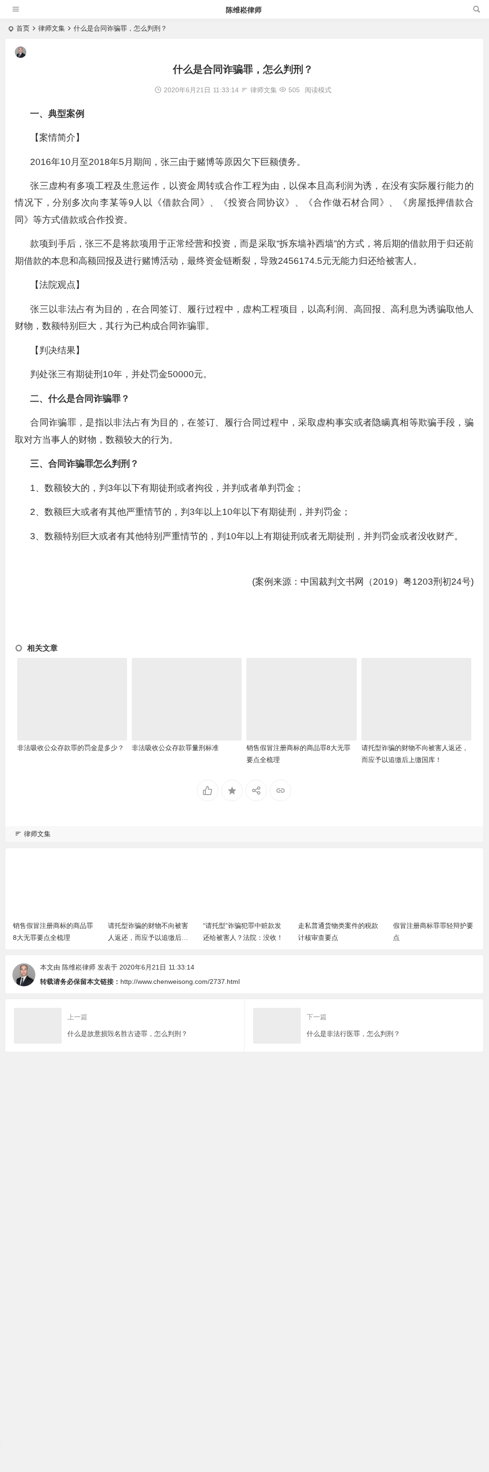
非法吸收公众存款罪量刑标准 (175, 748)
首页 (23, 28)
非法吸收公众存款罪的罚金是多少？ (70, 748)
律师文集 (51, 28)
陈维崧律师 (244, 10)
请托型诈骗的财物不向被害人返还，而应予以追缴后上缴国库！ (148, 937)
